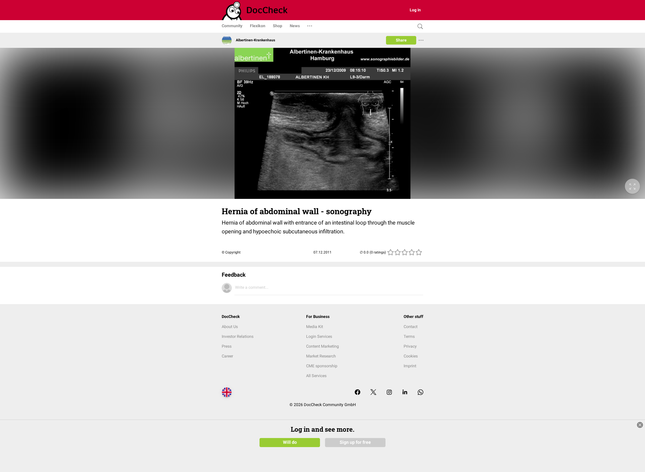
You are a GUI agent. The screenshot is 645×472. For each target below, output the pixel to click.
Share (401, 40)
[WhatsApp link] (420, 392)
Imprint (410, 366)
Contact (410, 326)
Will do (290, 442)
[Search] (419, 26)
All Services (316, 375)
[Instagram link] (389, 392)
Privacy (410, 346)
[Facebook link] (357, 392)
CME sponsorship (321, 366)
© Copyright (231, 252)
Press (227, 346)
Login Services (319, 336)
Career (227, 356)
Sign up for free (355, 442)
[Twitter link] (373, 392)
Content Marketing (322, 346)
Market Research (321, 356)
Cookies (411, 356)
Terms (409, 336)
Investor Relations (237, 336)
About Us (230, 326)
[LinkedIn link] (405, 392)
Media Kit (314, 326)
